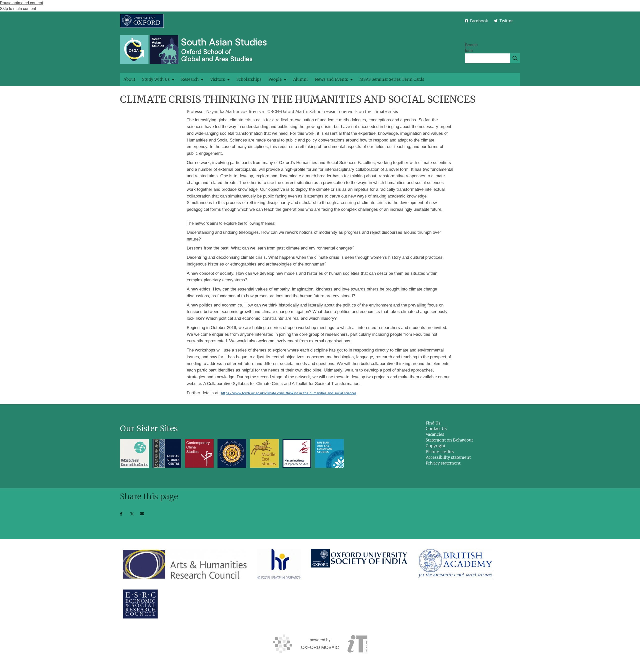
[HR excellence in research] (279, 564)
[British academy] (455, 564)
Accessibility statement (448, 457)
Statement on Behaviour (449, 440)
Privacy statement (443, 463)
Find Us (433, 423)
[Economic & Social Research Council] (140, 604)
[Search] (515, 58)
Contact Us (436, 428)
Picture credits (440, 451)
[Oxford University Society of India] (359, 558)
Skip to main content (18, 8)
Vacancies (435, 434)
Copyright (436, 445)
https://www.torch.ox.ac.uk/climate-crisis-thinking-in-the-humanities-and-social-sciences (288, 393)
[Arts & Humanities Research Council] (184, 564)
